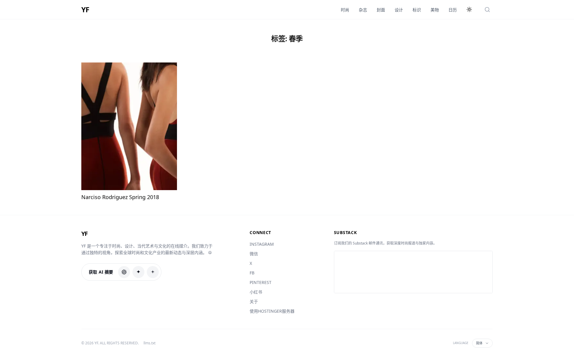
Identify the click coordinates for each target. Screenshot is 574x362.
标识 (417, 10)
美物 (434, 10)
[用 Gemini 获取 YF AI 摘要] (153, 272)
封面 (381, 10)
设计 (399, 10)
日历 (452, 10)
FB (252, 273)
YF (85, 9)
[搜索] (487, 9)
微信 (254, 253)
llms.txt (149, 343)
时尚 (345, 10)
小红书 (256, 292)
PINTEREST (260, 282)
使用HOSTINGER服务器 (272, 311)
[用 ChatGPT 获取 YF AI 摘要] (124, 272)
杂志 (363, 10)
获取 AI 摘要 (101, 272)
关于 (254, 301)
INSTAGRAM (262, 244)
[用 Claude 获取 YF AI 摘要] (138, 272)
